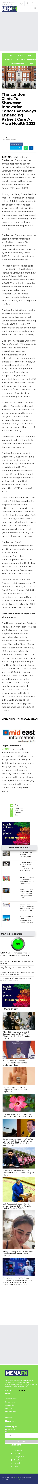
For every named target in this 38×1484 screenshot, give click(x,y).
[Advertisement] (19, 31)
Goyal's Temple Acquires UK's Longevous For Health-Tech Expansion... (15, 1090)
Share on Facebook (16, 144)
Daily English (12, 1427)
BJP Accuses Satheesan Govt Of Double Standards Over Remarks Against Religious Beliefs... (17, 1206)
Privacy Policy (10, 1402)
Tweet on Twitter (16, 147)
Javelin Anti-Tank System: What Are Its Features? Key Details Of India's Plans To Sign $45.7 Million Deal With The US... (18, 1142)
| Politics (8, 59)
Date (5, 137)
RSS (16, 1466)
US (8, 55)
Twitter (17, 1454)
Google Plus (19, 1457)
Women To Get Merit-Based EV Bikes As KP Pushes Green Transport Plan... (18, 1173)
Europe (19, 55)
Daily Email (18, 1460)
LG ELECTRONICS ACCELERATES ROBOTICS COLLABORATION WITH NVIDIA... (27, 867)
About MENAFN (11, 1411)
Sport (29, 64)
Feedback (9, 1418)
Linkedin (17, 1463)
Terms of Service (11, 1399)
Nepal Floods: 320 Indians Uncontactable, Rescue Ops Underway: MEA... (15, 1063)
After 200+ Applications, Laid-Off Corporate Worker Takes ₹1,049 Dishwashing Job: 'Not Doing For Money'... (16, 1035)
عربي (21, 3)
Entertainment (14, 64)
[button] (27, 3)
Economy (20, 59)
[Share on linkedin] (31, 148)
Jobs (7, 1414)
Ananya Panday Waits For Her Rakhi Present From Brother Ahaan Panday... (18, 1254)
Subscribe (21, 1441)
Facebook (18, 1450)
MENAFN (7, 157)
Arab (29, 55)
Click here (20, 1390)
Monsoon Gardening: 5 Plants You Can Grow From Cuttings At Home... (18, 1115)
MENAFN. (17, 1477)
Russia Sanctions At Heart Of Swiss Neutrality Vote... (27, 855)
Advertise (8, 1408)
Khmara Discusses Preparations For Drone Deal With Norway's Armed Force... (26, 893)
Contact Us (9, 1405)
